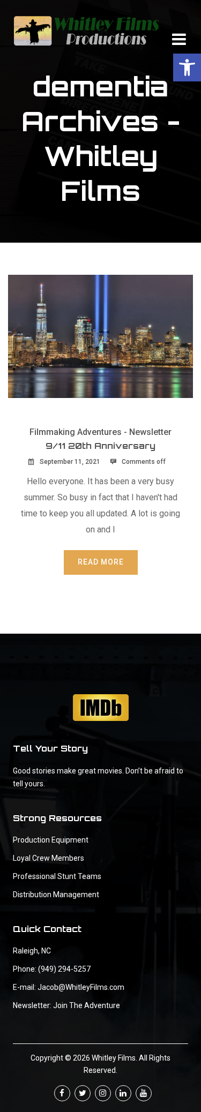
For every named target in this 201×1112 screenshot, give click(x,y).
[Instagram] (103, 1093)
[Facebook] (62, 1093)
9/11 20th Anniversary (100, 445)
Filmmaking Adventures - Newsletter (100, 432)
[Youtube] (144, 1093)
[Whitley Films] (86, 31)
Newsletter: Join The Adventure (66, 1005)
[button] (187, 67)
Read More (101, 562)
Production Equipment (50, 840)
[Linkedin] (123, 1093)
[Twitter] (83, 1093)
